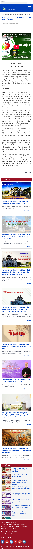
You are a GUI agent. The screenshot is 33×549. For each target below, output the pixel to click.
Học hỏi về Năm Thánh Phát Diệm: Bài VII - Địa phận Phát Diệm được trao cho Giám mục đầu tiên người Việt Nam (16, 272)
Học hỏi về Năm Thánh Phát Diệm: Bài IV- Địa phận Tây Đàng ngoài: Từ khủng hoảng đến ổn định (16, 450)
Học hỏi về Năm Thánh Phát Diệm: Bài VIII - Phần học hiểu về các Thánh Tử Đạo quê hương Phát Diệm (16, 237)
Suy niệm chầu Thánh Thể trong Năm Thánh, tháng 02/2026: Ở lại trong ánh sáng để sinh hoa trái (15, 415)
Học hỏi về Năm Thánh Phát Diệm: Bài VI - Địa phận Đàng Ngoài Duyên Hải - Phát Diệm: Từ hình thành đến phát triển (16, 309)
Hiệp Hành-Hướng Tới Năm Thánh (20, 14)
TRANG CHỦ (5, 14)
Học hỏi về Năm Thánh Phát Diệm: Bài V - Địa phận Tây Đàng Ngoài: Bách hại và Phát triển (16, 346)
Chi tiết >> (27, 211)
